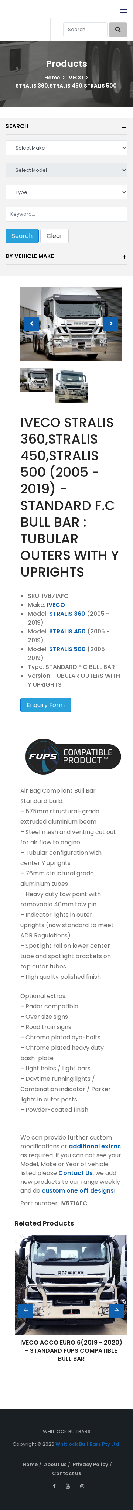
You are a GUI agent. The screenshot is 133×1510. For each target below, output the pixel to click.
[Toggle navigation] (123, 10)
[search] (118, 29)
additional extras (95, 1146)
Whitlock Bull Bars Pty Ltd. (87, 1444)
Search (17, 126)
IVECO (75, 77)
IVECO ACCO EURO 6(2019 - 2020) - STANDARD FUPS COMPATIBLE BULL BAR (71, 1350)
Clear (54, 236)
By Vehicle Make (30, 256)
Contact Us (75, 1173)
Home (52, 77)
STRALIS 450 (67, 631)
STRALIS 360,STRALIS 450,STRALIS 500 (66, 85)
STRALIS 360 (67, 613)
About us (55, 1464)
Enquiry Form (46, 705)
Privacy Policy (90, 1464)
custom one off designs (78, 1190)
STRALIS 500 (67, 649)
